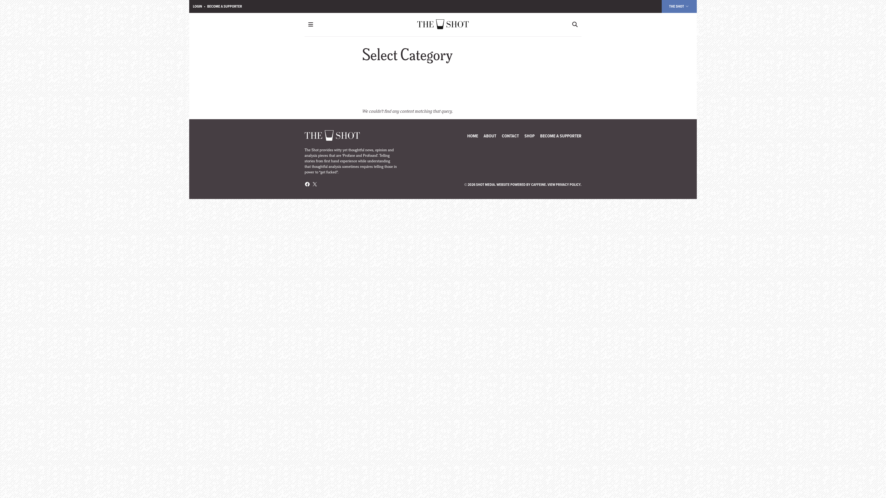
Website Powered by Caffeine (521, 184)
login (197, 6)
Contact (510, 136)
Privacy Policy (568, 184)
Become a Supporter (224, 6)
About (490, 136)
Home (472, 136)
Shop (529, 136)
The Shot (677, 6)
